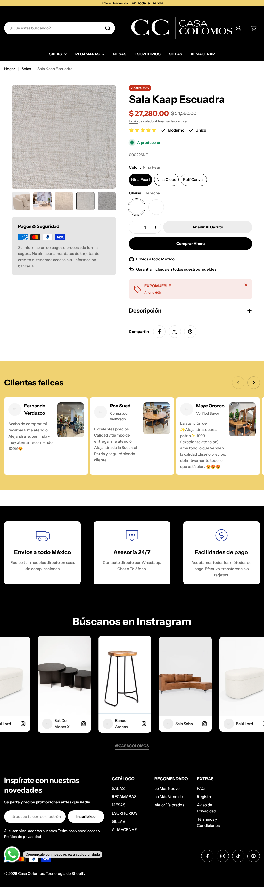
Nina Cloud (166, 179)
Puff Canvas (193, 179)
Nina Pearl (140, 179)
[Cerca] (246, 285)
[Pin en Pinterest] (190, 331)
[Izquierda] (156, 207)
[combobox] (59, 28)
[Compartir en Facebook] (159, 331)
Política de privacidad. (23, 836)
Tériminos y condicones (77, 830)
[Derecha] (136, 207)
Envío (133, 121)
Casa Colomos (31, 873)
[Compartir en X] (175, 331)
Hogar (9, 68)
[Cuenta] (238, 28)
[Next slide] (254, 382)
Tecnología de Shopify (65, 873)
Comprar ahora (190, 243)
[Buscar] (108, 28)
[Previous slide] (238, 382)
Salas (26, 68)
